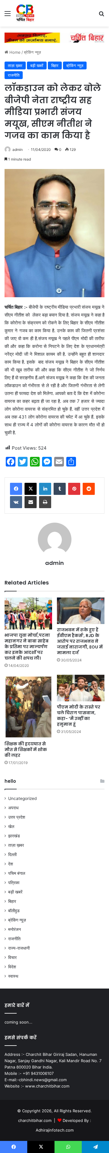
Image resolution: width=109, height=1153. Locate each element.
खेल (11, 826)
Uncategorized (22, 798)
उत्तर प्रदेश (16, 817)
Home (14, 52)
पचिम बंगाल (16, 873)
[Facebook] (16, 489)
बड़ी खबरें (36, 65)
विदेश (12, 966)
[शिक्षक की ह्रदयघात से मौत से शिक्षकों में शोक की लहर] (28, 706)
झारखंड (14, 835)
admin (17, 149)
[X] (31, 489)
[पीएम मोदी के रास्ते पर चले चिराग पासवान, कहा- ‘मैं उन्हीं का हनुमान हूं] (80, 688)
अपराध (13, 807)
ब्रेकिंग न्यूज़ (32, 52)
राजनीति (13, 75)
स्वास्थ (13, 976)
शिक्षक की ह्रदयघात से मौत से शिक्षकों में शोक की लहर (26, 749)
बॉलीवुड (14, 910)
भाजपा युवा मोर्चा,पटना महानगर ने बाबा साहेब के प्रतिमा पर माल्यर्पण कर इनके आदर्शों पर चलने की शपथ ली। (27, 646)
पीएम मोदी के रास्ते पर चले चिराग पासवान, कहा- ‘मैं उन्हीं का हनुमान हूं (78, 715)
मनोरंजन (14, 929)
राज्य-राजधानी (19, 948)
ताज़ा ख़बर (15, 65)
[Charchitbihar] (25, 13)
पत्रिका (13, 882)
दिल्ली (12, 854)
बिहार (54, 65)
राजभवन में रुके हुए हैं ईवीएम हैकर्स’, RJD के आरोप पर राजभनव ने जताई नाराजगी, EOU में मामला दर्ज (80, 641)
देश (10, 864)
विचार (12, 957)
